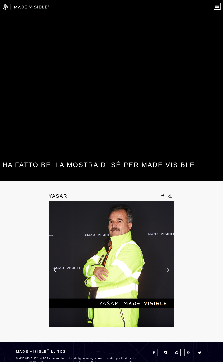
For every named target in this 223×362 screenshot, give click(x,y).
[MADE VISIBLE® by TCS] (44, 7)
